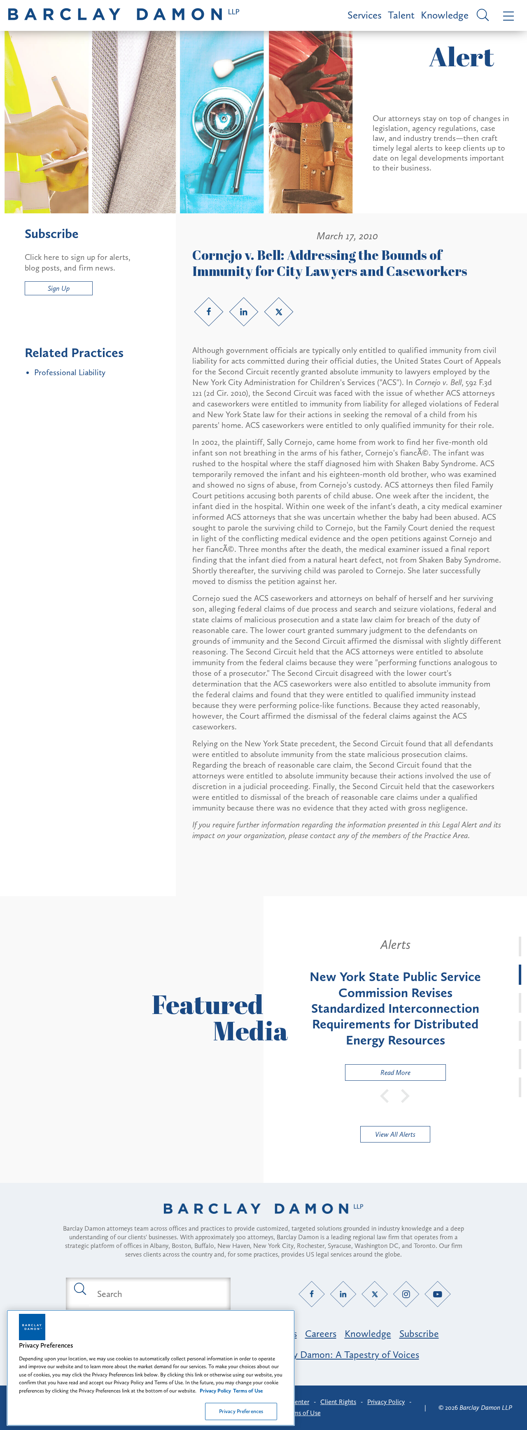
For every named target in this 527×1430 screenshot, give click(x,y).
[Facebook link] (208, 311)
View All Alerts (395, 1134)
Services (364, 15)
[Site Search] (481, 15)
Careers (320, 1333)
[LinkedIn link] (243, 311)
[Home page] (263, 1219)
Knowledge (445, 15)
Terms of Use (303, 1413)
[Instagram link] (406, 1294)
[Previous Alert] (385, 1095)
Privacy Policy (386, 1402)
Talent (401, 15)
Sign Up (59, 288)
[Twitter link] (278, 311)
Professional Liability (69, 372)
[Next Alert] (405, 1095)
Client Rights (338, 1402)
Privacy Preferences (241, 1411)
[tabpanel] (395, 1009)
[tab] (520, 946)
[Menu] (506, 15)
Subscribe (419, 1333)
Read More (377, 1074)
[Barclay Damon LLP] (123, 15)
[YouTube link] (438, 1294)
